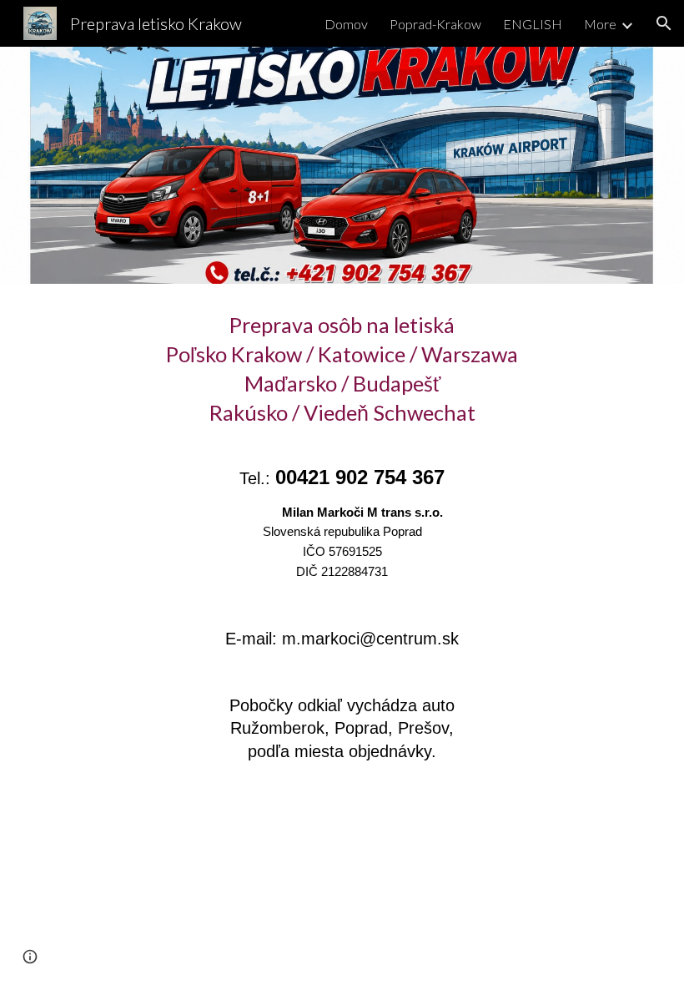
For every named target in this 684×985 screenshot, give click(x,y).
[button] (664, 23)
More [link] (600, 24)
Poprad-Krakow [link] (435, 24)
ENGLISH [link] (532, 24)
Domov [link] (346, 24)
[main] (342, 551)
